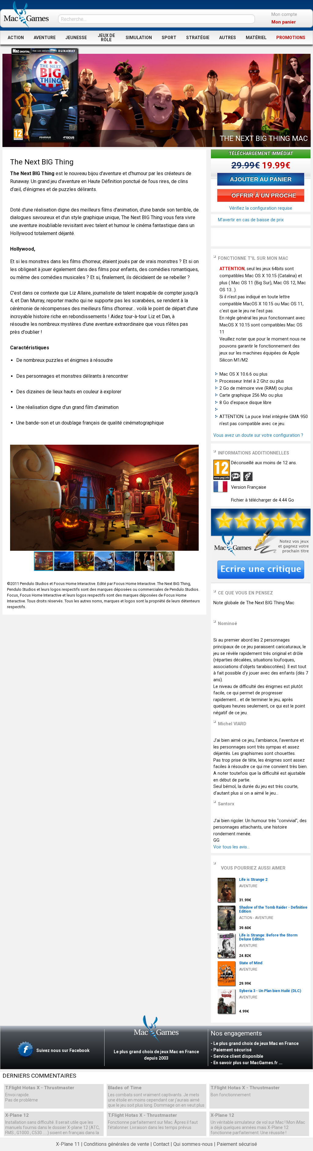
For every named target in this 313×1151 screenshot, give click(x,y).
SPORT (169, 37)
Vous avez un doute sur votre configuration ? (258, 435)
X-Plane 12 (17, 1115)
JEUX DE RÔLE (106, 37)
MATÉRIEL (256, 37)
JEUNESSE (76, 37)
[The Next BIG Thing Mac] (44, 95)
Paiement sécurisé (237, 1144)
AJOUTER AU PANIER (261, 179)
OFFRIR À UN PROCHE (263, 195)
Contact (161, 1144)
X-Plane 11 (68, 1144)
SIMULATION (139, 37)
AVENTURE (45, 37)
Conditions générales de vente (116, 1144)
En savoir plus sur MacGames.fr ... (247, 1062)
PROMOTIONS (290, 37)
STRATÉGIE (197, 37)
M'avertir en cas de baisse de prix (250, 219)
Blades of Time (125, 1087)
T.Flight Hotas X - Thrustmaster (39, 1087)
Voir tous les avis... (231, 847)
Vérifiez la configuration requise (260, 208)
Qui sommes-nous (193, 1144)
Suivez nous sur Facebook (62, 1050)
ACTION (16, 37)
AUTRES (227, 37)
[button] (193, 450)
